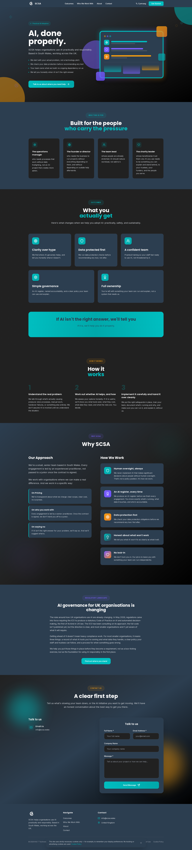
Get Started (156, 3)
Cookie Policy (76, 844)
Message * (108, 756)
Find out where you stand (96, 661)
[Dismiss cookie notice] (141, 843)
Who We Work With (85, 3)
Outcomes (69, 3)
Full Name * (109, 731)
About (99, 3)
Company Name (111, 743)
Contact (108, 3)
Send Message (129, 785)
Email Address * (139, 731)
